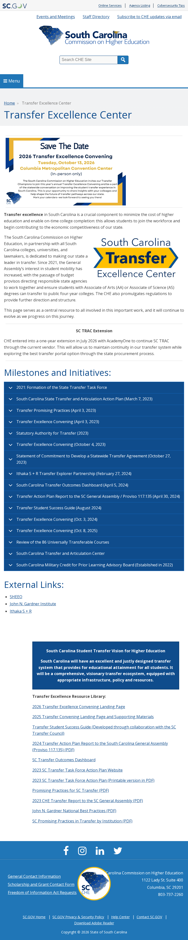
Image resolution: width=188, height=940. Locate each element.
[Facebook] (67, 853)
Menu (14, 81)
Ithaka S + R (21, 611)
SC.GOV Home (34, 917)
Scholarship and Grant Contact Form (41, 884)
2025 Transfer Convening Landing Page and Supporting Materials (93, 716)
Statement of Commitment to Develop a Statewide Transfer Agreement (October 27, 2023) (93, 459)
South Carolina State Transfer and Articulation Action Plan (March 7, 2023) (84, 399)
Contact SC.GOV (149, 917)
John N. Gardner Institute (33, 604)
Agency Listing (139, 5)
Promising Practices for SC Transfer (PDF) (70, 790)
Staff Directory (96, 16)
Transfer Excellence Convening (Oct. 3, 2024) (56, 519)
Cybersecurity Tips (171, 5)
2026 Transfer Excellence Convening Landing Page (78, 706)
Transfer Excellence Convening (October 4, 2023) (61, 444)
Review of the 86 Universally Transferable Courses (62, 542)
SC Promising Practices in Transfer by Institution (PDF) (82, 821)
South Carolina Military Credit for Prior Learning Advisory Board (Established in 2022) (94, 565)
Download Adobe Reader (94, 923)
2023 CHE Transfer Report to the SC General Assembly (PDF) (87, 800)
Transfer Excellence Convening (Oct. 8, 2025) (56, 530)
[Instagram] (83, 853)
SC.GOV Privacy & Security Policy (78, 917)
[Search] (123, 60)
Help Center (120, 917)
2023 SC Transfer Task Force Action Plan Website (77, 770)
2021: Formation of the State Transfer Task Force (61, 387)
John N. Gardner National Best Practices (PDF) (74, 810)
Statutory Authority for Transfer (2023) (52, 433)
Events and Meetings (55, 16)
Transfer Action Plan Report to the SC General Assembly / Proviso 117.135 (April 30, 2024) (98, 496)
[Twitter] (119, 853)
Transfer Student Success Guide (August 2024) (58, 508)
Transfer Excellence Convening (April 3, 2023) (57, 421)
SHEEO (16, 596)
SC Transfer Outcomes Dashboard (63, 759)
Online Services (110, 5)
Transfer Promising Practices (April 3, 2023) (56, 410)
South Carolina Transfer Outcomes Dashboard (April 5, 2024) (72, 485)
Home (9, 103)
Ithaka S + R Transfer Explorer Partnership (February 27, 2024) (73, 473)
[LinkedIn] (101, 853)
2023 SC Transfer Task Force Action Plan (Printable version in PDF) (93, 780)
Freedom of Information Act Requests (42, 892)
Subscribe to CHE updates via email (149, 16)
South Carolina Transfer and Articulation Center (60, 553)
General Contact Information (34, 876)
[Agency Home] (94, 36)
